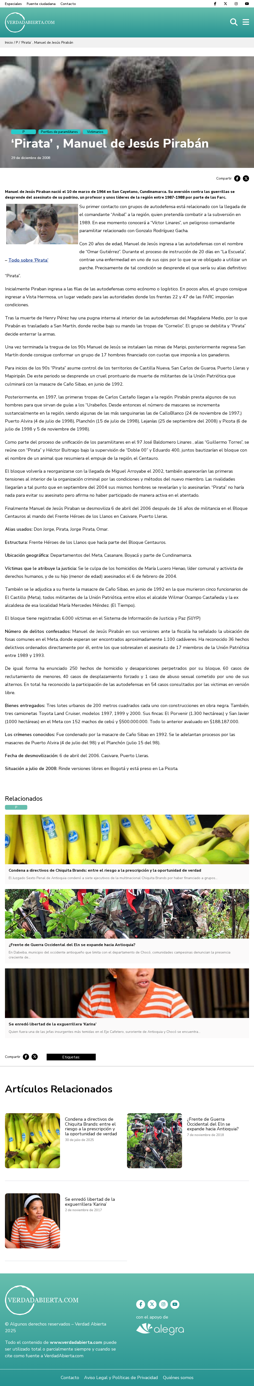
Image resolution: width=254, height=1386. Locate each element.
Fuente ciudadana (41, 3)
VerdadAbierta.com (63, 1356)
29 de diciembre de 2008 (30, 157)
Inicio (9, 42)
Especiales (13, 3)
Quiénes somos (178, 1378)
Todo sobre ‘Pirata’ (28, 260)
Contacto (68, 3)
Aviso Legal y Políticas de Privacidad (121, 1378)
